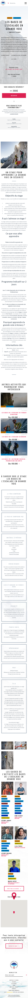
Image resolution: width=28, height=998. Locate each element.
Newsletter (13, 972)
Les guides (14, 983)
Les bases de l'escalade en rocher (14, 437)
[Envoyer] (26, 975)
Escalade (9, 17)
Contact (14, 988)
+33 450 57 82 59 (14, 114)
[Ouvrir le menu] (25, 3)
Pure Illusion (18, 996)
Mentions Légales (14, 987)
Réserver (14, 95)
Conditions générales (14, 990)
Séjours (14, 981)
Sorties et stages (15, 32)
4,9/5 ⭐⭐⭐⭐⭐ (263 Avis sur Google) (14, 992)
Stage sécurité (17, 17)
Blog (14, 985)
